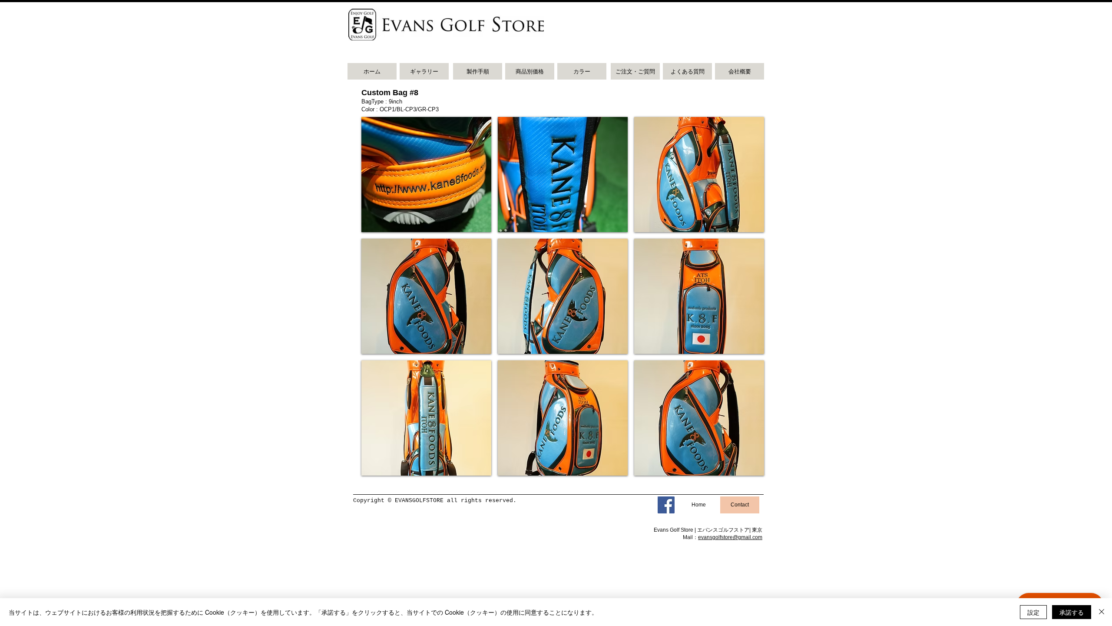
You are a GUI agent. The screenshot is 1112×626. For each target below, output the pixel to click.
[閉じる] (1101, 612)
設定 (1033, 612)
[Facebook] (666, 504)
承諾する (1071, 612)
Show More (562, 482)
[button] (426, 174)
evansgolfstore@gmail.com (730, 537)
